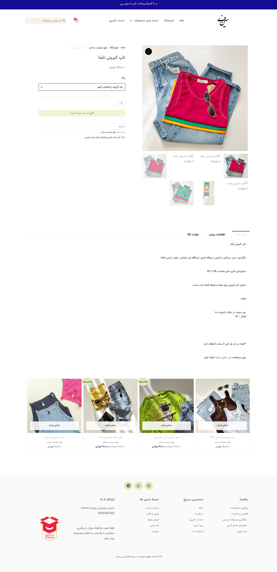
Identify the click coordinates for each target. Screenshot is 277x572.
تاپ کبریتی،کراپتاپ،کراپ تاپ (103, 137)
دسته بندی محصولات (146, 20)
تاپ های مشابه (223, 358)
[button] (148, 51)
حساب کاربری (117, 20)
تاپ (118, 137)
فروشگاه (169, 20)
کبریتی (87, 137)
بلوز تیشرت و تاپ (98, 48)
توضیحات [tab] (241, 234)
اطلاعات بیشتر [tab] (217, 234)
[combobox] (46, 21)
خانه (181, 20)
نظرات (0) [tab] (193, 234)
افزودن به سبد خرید (82, 113)
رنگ (123, 78)
